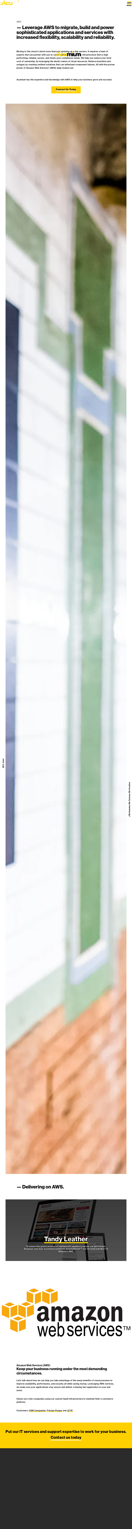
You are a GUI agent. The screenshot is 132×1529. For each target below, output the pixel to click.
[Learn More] (66, 1254)
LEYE (70, 1410)
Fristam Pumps (54, 1410)
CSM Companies (37, 1410)
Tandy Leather (66, 1239)
